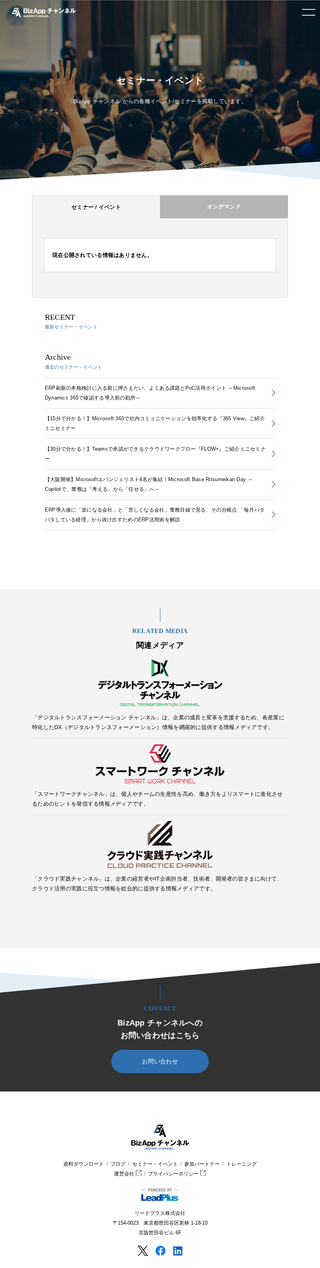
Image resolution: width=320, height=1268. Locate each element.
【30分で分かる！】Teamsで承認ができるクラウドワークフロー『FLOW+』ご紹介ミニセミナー (155, 454)
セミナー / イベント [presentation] (96, 207)
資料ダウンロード (83, 1164)
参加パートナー (202, 1164)
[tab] (96, 207)
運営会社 (125, 1174)
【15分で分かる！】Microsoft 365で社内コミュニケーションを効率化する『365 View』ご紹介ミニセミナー (155, 423)
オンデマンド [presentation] (224, 206)
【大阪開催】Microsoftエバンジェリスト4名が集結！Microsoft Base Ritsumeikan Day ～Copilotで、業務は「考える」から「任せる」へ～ (149, 484)
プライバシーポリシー (174, 1174)
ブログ (118, 1164)
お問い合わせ (160, 1061)
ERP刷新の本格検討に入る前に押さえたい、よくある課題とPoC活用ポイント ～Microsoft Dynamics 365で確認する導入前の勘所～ (150, 393)
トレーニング (241, 1164)
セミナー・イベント (155, 1164)
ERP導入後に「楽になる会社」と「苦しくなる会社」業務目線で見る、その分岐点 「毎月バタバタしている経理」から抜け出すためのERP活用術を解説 (155, 515)
